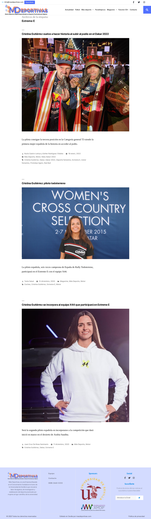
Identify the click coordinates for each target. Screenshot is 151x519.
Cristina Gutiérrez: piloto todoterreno (43, 183)
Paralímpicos (100, 10)
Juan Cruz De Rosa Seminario (36, 444)
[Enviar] (139, 498)
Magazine (111, 10)
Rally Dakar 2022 (49, 157)
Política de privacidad (137, 516)
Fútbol (77, 10)
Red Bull (47, 163)
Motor (38, 157)
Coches (27, 284)
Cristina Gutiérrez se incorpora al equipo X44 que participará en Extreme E (66, 304)
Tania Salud (29, 281)
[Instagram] (144, 2)
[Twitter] (139, 2)
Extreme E (76, 160)
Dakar (42, 160)
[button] (29, 2)
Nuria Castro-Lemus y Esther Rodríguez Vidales (43, 154)
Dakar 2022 (50, 160)
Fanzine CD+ (123, 10)
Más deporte (86, 10)
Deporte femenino (63, 160)
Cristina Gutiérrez (31, 160)
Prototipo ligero (36, 163)
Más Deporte (29, 157)
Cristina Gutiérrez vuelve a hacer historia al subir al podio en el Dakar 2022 (65, 34)
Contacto (133, 10)
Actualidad (69, 10)
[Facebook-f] (134, 2)
